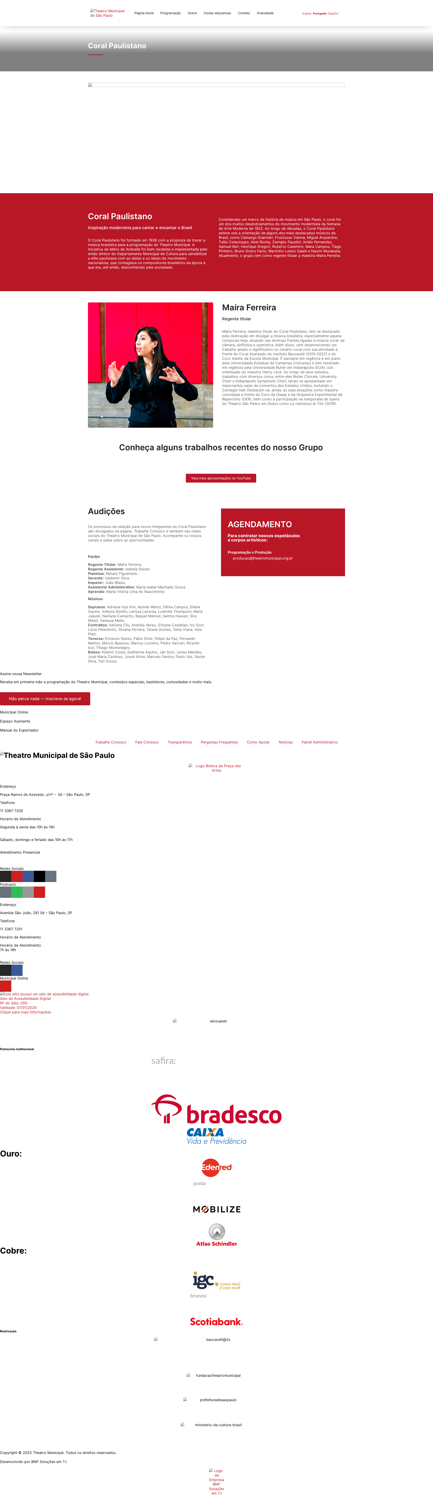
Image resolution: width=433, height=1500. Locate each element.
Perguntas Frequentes (219, 742)
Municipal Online (14, 712)
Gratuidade (265, 13)
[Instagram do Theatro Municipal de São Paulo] (5, 876)
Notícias (286, 742)
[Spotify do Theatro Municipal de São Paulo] (17, 892)
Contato (244, 13)
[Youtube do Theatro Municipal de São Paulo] (17, 876)
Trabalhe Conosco (110, 742)
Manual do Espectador (19, 730)
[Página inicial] (109, 13)
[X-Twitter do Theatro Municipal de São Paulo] (39, 876)
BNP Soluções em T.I (49, 1461)
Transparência (180, 742)
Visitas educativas (217, 13)
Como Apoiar (258, 742)
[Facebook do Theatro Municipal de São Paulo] (28, 876)
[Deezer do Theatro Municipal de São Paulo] (5, 892)
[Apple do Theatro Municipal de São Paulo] (28, 892)
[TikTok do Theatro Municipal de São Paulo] (50, 876)
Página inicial (144, 13)
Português (320, 13)
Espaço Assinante (15, 721)
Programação (170, 13)
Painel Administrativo (320, 742)
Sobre (192, 13)
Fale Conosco (147, 742)
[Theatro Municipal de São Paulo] (57, 755)
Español (333, 13)
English (306, 13)
